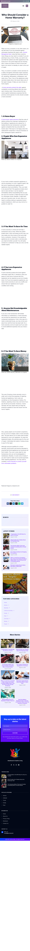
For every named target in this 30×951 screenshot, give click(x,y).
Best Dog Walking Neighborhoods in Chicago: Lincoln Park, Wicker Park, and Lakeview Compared (22, 701)
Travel (5, 624)
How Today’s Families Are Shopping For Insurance (22, 665)
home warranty (16, 494)
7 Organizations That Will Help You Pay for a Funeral (7, 650)
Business (6, 607)
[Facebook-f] (23, 1)
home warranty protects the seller (12, 87)
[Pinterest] (28, 1)
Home (5, 602)
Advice (5, 605)
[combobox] (14, 522)
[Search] (26, 522)
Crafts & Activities (8, 610)
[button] (23, 6)
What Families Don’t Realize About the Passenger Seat (18, 540)
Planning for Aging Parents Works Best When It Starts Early (17, 566)
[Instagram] (26, 1)
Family (5, 613)
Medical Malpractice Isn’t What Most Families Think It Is (7, 700)
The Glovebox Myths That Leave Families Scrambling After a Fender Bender (18, 547)
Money (5, 621)
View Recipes (9, 590)
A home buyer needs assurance (10, 119)
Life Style (6, 618)
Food (5, 616)
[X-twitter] (24, 1)
